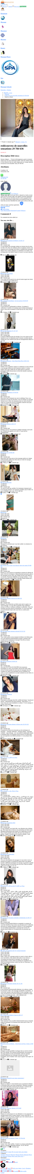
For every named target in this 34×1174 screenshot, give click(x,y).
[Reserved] (1, 494)
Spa (2, 1156)
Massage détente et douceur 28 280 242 (12, 598)
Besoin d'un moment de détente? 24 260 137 (13, 240)
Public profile (23, 1171)
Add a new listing (22, 1152)
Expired (18, 210)
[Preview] (1, 240)
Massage (4, 512)
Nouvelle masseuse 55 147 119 (10, 331)
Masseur (18, 1154)
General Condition (5, 1159)
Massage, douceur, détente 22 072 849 (11, 1108)
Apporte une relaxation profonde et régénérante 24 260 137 (17, 917)
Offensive (23, 210)
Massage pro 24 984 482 (8, 452)
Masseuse (13, 1154)
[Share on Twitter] (2, 207)
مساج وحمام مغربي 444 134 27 (10, 791)
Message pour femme (7, 273)
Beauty (22, 1154)
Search (5, 1152)
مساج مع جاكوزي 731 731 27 (9, 757)
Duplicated (13, 210)
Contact (10, 1152)
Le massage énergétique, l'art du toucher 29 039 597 (15, 300)
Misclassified (7, 210)
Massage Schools (7, 1156)
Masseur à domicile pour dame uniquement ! (13, 1078)
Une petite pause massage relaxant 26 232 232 (13, 631)
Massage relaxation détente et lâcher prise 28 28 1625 (15, 724)
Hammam (3, 1154)
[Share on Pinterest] (4, 207)
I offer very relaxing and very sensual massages (14, 950)
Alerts (10, 1171)
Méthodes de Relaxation (8, 854)
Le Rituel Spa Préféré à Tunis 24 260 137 (12, 1015)
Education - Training (6, 90)
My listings (4, 1171)
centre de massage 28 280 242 (9, 661)
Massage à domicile (7, 694)
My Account (15, 1152)
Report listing (5, 209)
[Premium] (1, 464)
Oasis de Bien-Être (6, 482)
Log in (23, 1168)
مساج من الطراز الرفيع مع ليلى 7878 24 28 (13, 886)
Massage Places (28, 1154)
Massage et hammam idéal (8, 822)
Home (2, 1152)
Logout (2, 1172)
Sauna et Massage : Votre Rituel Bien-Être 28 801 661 (15, 361)
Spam (2, 210)
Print (2, 206)
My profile (15, 1171)
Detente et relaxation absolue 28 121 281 (12, 983)
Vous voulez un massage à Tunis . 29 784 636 (13, 1138)
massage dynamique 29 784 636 (10, 392)
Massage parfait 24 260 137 (9, 424)
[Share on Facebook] (1, 207)
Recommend (6, 206)
